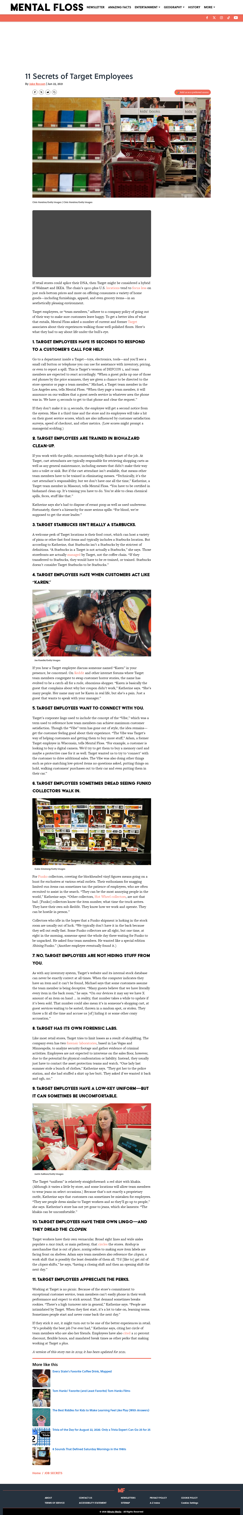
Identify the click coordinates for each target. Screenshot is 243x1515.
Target (132, 321)
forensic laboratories (82, 1043)
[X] (214, 17)
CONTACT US (85, 1497)
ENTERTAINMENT (146, 7)
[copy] (54, 92)
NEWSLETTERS (128, 1497)
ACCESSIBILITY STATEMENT (92, 1502)
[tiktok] (228, 17)
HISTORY (194, 7)
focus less (139, 287)
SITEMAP (125, 1502)
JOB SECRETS (53, 1473)
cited (127, 1333)
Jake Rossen (37, 84)
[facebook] (207, 17)
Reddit (79, 672)
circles (103, 1244)
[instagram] (221, 17)
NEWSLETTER (96, 7)
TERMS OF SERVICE (55, 1502)
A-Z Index (155, 1502)
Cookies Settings (189, 1502)
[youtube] (236, 17)
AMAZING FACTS (119, 7)
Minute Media (114, 1511)
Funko (43, 876)
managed (74, 554)
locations (113, 287)
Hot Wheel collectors (110, 896)
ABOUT (48, 1497)
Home (36, 1473)
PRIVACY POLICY (158, 1497)
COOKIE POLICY (189, 1497)
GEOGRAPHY (173, 7)
